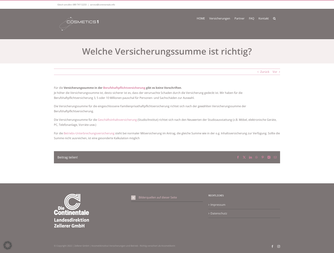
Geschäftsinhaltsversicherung (117, 120)
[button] (274, 18)
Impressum (217, 205)
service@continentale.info (102, 4)
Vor (275, 72)
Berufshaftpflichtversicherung (124, 88)
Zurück (264, 72)
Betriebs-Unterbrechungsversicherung (89, 133)
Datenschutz (218, 213)
